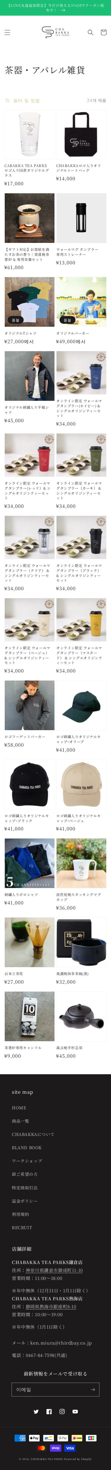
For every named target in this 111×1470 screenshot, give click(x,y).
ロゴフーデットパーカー (25, 736)
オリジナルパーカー (72, 333)
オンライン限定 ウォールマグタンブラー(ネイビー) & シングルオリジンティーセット (79, 408)
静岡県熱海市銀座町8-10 (51, 1306)
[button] (7, 32)
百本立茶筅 (13, 973)
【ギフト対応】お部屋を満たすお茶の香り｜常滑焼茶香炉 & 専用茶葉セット (26, 254)
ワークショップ (27, 1161)
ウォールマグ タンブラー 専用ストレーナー (77, 252)
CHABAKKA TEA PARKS (47, 1459)
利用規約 (20, 1214)
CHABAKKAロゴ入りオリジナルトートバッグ (78, 168)
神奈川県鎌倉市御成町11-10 (54, 1270)
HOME (19, 1108)
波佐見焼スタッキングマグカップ (78, 897)
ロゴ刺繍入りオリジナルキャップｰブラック (26, 818)
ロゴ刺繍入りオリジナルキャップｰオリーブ (78, 739)
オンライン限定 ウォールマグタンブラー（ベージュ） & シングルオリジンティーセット (27, 655)
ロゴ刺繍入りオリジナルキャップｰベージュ (78, 818)
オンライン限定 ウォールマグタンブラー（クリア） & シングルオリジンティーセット (27, 573)
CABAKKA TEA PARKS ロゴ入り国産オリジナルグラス (26, 170)
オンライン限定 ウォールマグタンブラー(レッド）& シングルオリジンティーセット (27, 490)
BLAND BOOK (27, 1147)
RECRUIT (22, 1227)
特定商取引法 (25, 1188)
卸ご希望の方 (25, 1174)
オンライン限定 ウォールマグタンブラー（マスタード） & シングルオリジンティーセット (79, 655)
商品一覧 (20, 1121)
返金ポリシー (25, 1201)
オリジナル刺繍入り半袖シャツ (26, 410)
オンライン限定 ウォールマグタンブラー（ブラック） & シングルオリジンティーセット (79, 573)
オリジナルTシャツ (20, 333)
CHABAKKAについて (33, 1134)
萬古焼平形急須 (69, 1047)
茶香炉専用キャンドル (23, 1047)
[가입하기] (92, 1389)
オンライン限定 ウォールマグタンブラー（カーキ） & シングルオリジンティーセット (79, 490)
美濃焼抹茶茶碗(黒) (72, 973)
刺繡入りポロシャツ (21, 894)
